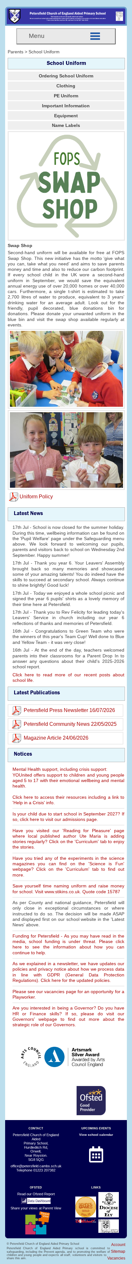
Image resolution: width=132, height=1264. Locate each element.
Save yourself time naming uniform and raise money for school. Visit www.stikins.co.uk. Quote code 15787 (68, 888)
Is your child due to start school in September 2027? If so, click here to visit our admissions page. (68, 816)
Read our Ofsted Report (36, 1194)
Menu (37, 35)
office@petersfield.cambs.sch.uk (36, 1166)
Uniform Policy (36, 496)
